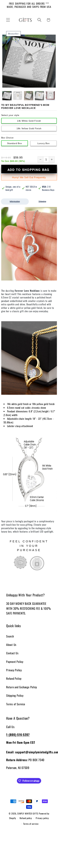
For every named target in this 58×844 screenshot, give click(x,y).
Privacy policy (42, 818)
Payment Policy (14, 661)
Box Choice (7, 137)
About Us (11, 644)
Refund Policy (13, 678)
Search (10, 636)
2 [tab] (21, 85)
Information (15, 201)
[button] (8, 20)
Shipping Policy (15, 695)
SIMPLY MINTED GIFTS (27, 813)
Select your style (10, 115)
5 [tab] (29, 85)
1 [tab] (19, 85)
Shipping (42, 201)
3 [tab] (24, 85)
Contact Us (12, 653)
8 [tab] (36, 85)
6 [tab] (31, 85)
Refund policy (26, 818)
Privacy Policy (14, 670)
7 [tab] (34, 85)
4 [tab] (26, 85)
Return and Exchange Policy (21, 687)
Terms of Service (15, 704)
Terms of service (31, 823)
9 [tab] (39, 85)
